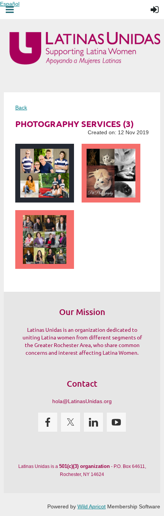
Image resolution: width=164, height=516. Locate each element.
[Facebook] (47, 422)
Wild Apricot (91, 506)
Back (21, 107)
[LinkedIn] (93, 422)
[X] (70, 422)
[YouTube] (116, 422)
